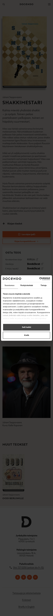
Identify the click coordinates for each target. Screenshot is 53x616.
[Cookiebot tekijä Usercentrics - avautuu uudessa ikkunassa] (39, 278)
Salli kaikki (26, 327)
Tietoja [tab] (43, 285)
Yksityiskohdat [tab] (26, 285)
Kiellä (26, 335)
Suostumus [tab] (10, 285)
